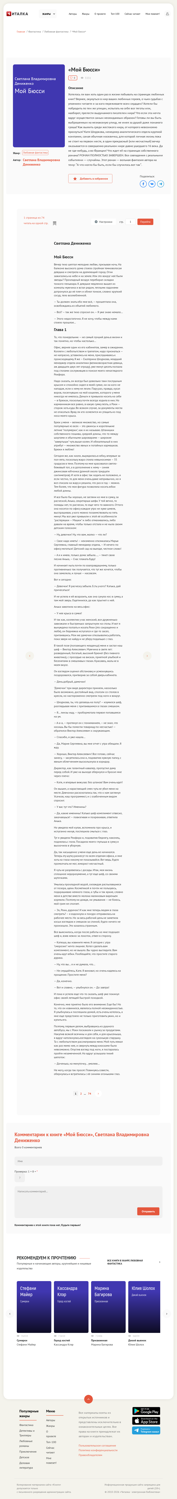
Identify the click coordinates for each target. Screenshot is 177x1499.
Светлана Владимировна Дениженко (41, 162)
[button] (167, 13)
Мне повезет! (153, 13)
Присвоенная (99, 1340)
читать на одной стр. (36, 223)
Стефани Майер (26, 1344)
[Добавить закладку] (54, 223)
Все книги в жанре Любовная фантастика (125, 1262)
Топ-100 (115, 13)
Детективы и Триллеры (27, 1433)
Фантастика (34, 31)
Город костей (62, 1340)
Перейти (145, 221)
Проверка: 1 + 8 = (26, 1171)
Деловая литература (26, 1465)
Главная (21, 31)
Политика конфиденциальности (98, 1450)
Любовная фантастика (56, 31)
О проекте (100, 13)
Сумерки (22, 1340)
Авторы (73, 13)
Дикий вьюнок (137, 1340)
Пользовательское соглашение (97, 1445)
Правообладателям (90, 1455)
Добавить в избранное (94, 178)
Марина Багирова (102, 1344)
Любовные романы (25, 1443)
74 (89, 1093)
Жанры (85, 13)
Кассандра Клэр (63, 1344)
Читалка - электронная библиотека (140, 1491)
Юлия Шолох (136, 1344)
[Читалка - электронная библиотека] (17, 13)
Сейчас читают (132, 13)
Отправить (148, 1211)
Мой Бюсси (79, 31)
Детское (24, 1457)
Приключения (27, 1451)
